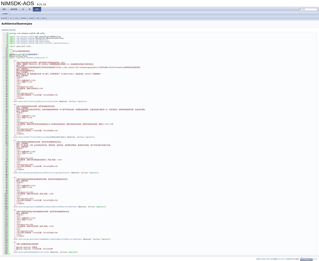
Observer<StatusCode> (48, 101)
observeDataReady (26, 252)
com (16, 18)
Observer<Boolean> (68, 207)
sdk (38, 18)
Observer (43, 40)
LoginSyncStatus (60, 43)
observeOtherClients (27, 137)
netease (23, 18)
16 (5, 58)
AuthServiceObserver (35, 58)
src (11, 18)
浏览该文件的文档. (8, 30)
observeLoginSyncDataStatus (31, 173)
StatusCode (44, 41)
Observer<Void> (42, 252)
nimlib (31, 18)
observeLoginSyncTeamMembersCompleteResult (38, 207)
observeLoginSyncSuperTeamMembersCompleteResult (41, 239)
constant (48, 43)
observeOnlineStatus (27, 101)
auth (43, 18)
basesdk (4, 18)
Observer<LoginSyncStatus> (57, 173)
